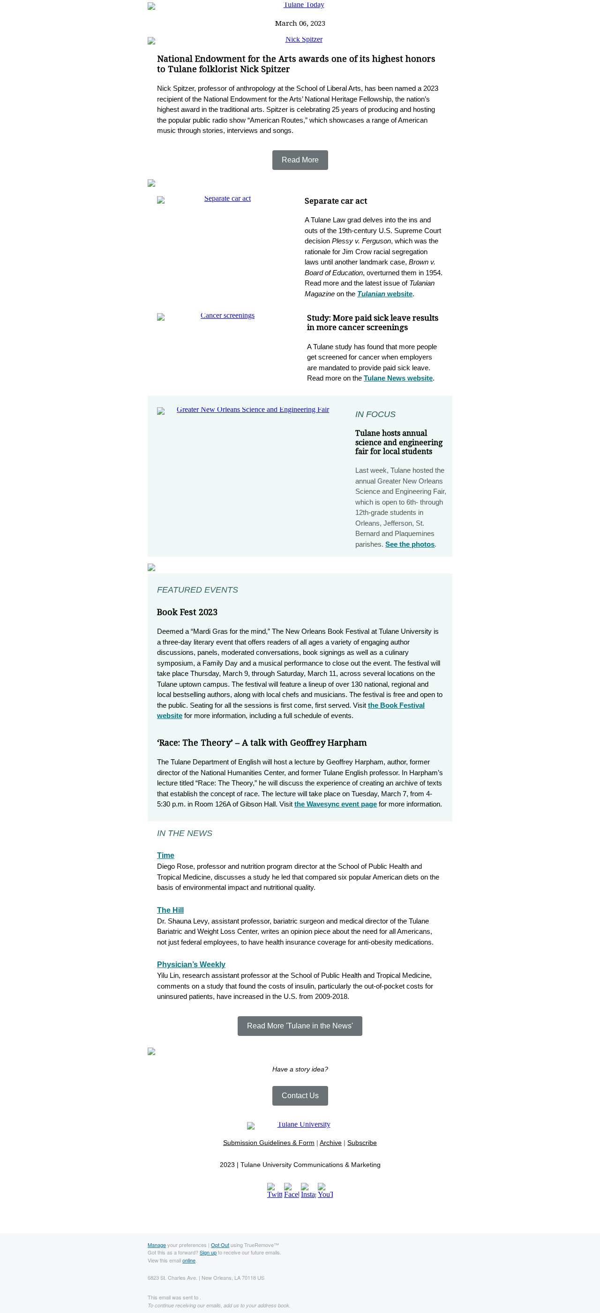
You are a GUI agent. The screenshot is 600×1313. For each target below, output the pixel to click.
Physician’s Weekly (191, 964)
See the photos (410, 544)
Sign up (208, 1252)
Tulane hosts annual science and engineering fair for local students (398, 442)
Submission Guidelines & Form (269, 1142)
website (384, 294)
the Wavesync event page (335, 804)
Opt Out (220, 1244)
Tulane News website (398, 378)
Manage (157, 1244)
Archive (331, 1142)
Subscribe (362, 1142)
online (188, 1260)
